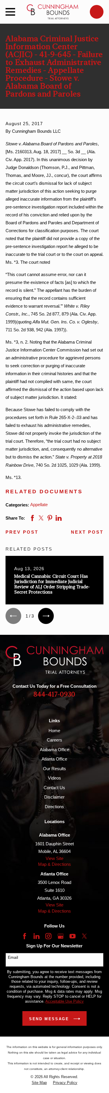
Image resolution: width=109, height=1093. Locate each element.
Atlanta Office (54, 758)
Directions (54, 806)
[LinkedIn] (36, 936)
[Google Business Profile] (61, 936)
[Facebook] (25, 936)
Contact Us (54, 787)
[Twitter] (84, 936)
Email (13, 957)
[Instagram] (48, 936)
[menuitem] (39, 1082)
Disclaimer (54, 796)
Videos (54, 777)
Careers (54, 739)
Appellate (39, 504)
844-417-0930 (54, 694)
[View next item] (46, 616)
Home (54, 730)
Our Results (54, 768)
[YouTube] (72, 936)
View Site (54, 858)
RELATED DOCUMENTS (44, 491)
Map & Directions (54, 864)
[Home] (52, 11)
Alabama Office (54, 749)
